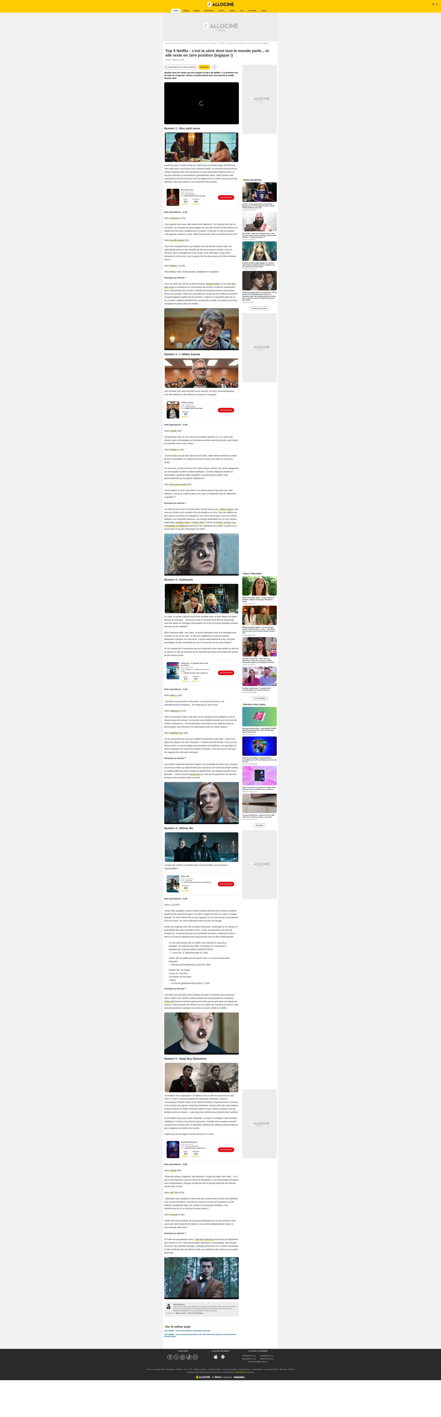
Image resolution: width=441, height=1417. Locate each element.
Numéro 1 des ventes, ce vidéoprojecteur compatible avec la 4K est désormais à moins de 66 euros (259, 760)
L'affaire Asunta (187, 402)
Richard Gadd (188, 196)
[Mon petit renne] (173, 197)
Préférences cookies (214, 1369)
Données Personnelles (230, 1369)
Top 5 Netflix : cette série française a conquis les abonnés (187, 1331)
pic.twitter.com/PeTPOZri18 (200, 949)
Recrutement (171, 1369)
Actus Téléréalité (259, 698)
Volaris (173, 1170)
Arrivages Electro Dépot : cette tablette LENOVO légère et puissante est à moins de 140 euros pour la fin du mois (259, 730)
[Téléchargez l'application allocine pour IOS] (217, 1356)
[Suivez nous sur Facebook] (170, 1357)
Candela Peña (189, 408)
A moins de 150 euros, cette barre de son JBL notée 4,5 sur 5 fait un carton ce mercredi (258, 816)
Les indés (252, 11)
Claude (173, 431)
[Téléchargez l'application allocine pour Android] (224, 1356)
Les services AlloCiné (271, 1369)
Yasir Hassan (196, 882)
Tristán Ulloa (198, 408)
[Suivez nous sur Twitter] (177, 1357)
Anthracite (195, 774)
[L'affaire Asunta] (173, 410)
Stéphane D (175, 711)
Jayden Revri (201, 1148)
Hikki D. (173, 695)
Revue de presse (244, 1369)
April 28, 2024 (204, 965)
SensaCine (264, 1356)
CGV (190, 1369)
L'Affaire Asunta (226, 509)
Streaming (209, 11)
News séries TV (195, 43)
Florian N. (174, 449)
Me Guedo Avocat (178, 484)
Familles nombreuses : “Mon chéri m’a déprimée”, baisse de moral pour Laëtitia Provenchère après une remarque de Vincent (258, 660)
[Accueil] (220, 4)
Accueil (167, 43)
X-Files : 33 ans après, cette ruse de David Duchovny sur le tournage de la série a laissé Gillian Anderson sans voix (258, 206)
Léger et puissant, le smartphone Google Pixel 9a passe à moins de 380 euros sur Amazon (258, 788)
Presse (186, 199)
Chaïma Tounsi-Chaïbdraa (195, 1313)
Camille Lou (204, 673)
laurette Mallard (177, 240)
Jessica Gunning (199, 196)
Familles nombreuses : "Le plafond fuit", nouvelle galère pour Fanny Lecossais (256, 689)
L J (171, 905)
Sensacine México (255, 1362)
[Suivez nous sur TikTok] (189, 1357)
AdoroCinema (265, 1359)
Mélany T (174, 266)
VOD (241, 11)
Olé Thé (173, 1192)
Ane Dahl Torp (206, 882)
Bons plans (259, 825)
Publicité (179, 1369)
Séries (196, 11)
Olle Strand (188, 882)
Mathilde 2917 (176, 733)
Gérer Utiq (283, 1369)
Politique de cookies (200, 1369)
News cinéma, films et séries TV (180, 43)
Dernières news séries (259, 308)
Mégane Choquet (181, 1313)
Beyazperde (246, 1359)
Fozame (174, 1214)
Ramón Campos (223, 522)
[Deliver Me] (173, 883)
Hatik (197, 673)
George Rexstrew (190, 1148)
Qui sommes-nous (159, 1369)
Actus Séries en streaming (208, 43)
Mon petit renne (187, 190)
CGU (185, 1369)
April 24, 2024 (201, 953)
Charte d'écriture (257, 1369)
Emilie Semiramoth (179, 1304)
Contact (148, 1369)
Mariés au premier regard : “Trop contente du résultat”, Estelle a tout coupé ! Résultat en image (258, 599)
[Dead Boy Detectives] (173, 1149)
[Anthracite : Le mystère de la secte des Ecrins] (173, 670)
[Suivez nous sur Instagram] (183, 1357)
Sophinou (174, 218)
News (176, 11)
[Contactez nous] (196, 1357)
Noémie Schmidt (189, 673)
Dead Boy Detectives (189, 1142)
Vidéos (232, 11)
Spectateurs (196, 199)
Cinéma (186, 11)
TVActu (221, 11)
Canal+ (264, 11)
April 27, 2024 (203, 983)
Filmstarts (246, 1356)
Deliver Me (185, 876)
